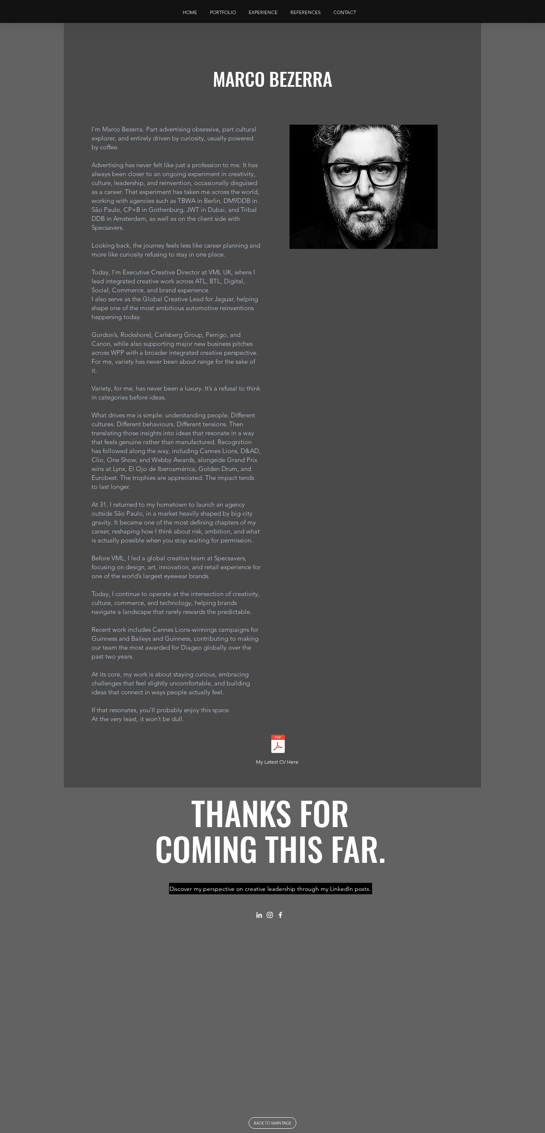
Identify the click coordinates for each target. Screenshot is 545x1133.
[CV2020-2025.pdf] (278, 745)
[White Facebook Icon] (280, 915)
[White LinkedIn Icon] (259, 915)
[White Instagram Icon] (270, 915)
